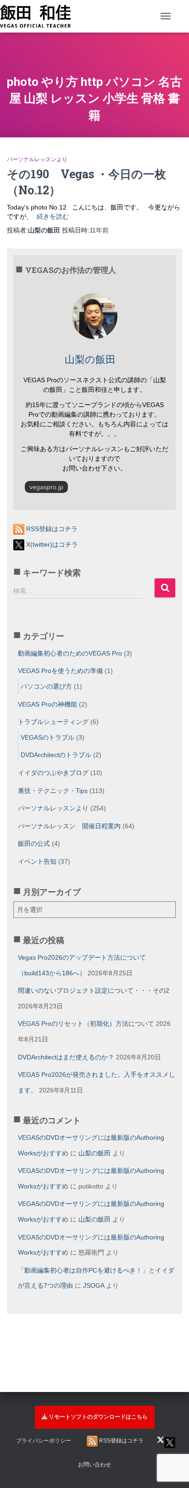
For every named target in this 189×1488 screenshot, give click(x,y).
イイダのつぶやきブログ (53, 772)
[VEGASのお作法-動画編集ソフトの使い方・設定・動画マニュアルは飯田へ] (39, 16)
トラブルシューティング (53, 721)
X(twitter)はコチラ (51, 544)
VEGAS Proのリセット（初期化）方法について (86, 1023)
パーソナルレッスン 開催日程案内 (69, 826)
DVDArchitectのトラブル (56, 754)
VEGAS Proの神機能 (47, 704)
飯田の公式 (34, 843)
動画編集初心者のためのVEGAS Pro (70, 653)
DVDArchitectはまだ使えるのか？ (66, 1057)
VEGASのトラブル (47, 737)
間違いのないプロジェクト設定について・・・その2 (93, 990)
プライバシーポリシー (43, 1440)
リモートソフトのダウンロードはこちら (98, 1417)
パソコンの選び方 (46, 686)
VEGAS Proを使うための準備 (60, 670)
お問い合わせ (94, 1464)
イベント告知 (37, 861)
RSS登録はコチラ (51, 528)
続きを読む (53, 216)
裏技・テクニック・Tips (53, 790)
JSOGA (93, 1285)
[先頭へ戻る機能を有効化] (171, 1430)
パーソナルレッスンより (37, 159)
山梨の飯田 (94, 1153)
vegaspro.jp (46, 487)
